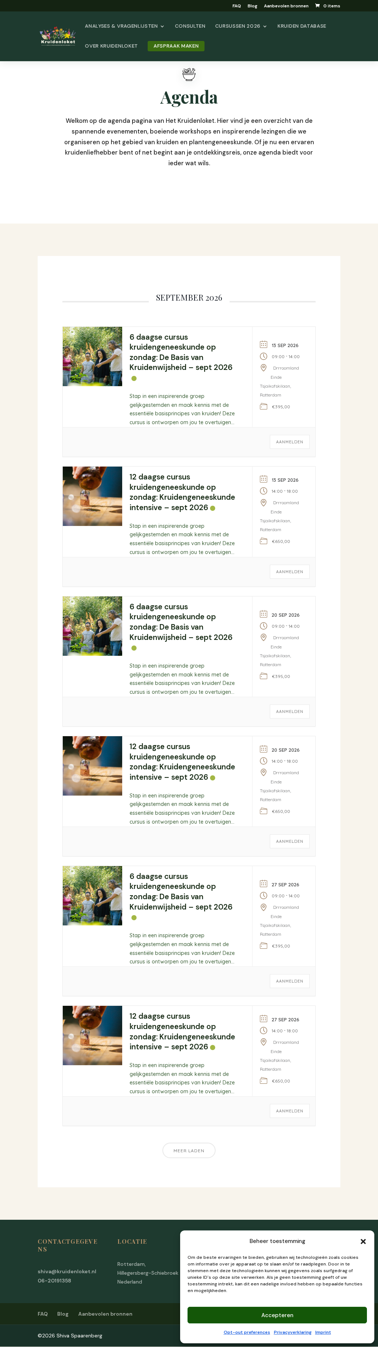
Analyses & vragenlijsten (121, 26)
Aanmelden (289, 441)
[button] (363, 1241)
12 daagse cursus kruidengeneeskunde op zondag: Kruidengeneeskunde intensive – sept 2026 (182, 492)
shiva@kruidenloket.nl (67, 1271)
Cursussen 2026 (238, 26)
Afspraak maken (176, 46)
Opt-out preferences (247, 1332)
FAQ (237, 6)
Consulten (190, 26)
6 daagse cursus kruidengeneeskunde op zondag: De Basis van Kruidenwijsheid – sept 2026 (181, 352)
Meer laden (189, 1150)
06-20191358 (54, 1280)
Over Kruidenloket (111, 46)
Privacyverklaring (293, 1332)
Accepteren (277, 1315)
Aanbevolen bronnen (286, 6)
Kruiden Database (302, 26)
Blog (252, 6)
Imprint (323, 1332)
